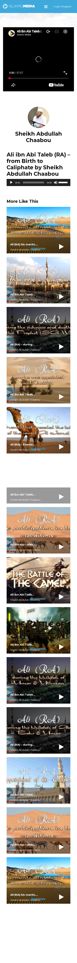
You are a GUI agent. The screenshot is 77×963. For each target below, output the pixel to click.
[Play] (11, 182)
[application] (38, 182)
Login (57, 6)
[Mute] (55, 182)
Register (67, 6)
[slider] (64, 182)
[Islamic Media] (19, 6)
